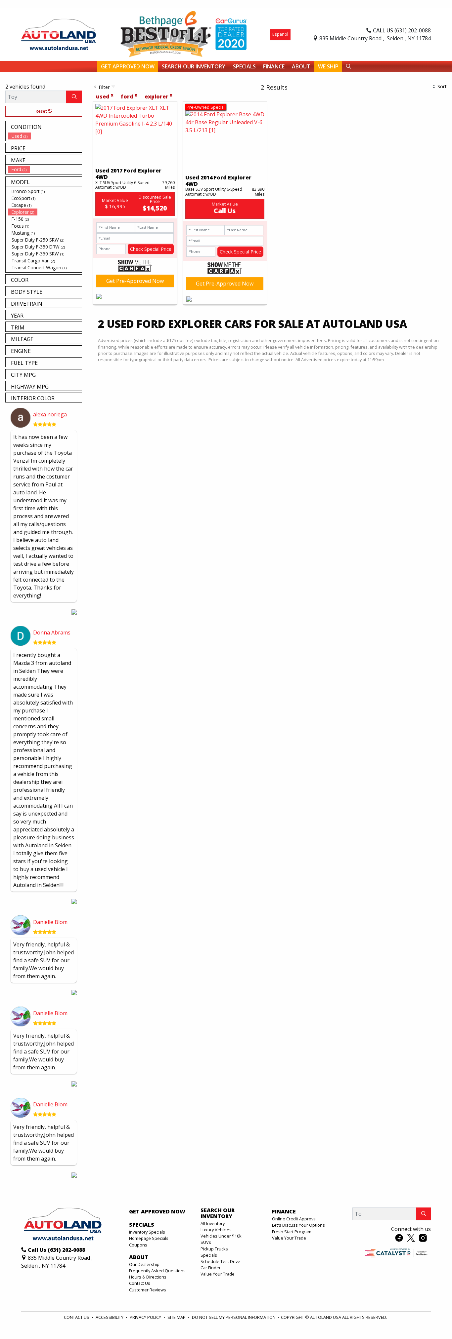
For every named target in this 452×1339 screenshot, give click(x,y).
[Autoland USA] (58, 33)
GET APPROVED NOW (157, 1212)
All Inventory (213, 1223)
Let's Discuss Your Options (298, 1225)
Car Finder (211, 1268)
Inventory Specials (147, 1232)
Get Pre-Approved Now (135, 281)
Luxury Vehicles (216, 1230)
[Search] (74, 97)
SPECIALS (141, 1225)
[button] (127, 66)
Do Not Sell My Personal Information (234, 1317)
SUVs (206, 1242)
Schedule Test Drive (220, 1261)
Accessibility (110, 1317)
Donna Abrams (51, 632)
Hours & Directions (147, 1277)
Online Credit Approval (294, 1219)
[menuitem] (45, 136)
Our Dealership (144, 1264)
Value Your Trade (218, 1274)
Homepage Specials (148, 1238)
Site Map (177, 1317)
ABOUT (138, 1257)
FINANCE (284, 1212)
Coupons (138, 1245)
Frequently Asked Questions (157, 1271)
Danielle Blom (50, 922)
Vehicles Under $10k (221, 1236)
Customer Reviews (147, 1290)
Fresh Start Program (291, 1232)
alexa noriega (50, 414)
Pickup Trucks (214, 1249)
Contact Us (139, 1283)
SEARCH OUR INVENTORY (218, 1213)
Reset (41, 111)
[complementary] (432, 1319)
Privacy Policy (146, 1317)
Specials (209, 1255)
